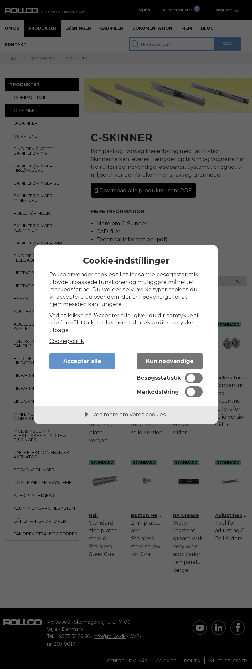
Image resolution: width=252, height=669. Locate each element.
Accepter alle (82, 361)
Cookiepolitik (66, 341)
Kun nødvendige (170, 361)
